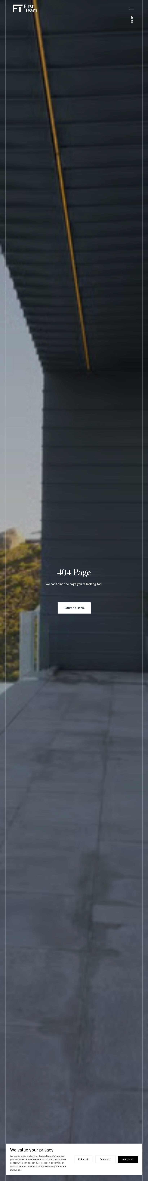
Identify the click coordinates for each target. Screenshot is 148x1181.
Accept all (127, 1159)
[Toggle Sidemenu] (131, 8)
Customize (105, 1159)
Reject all (83, 1159)
